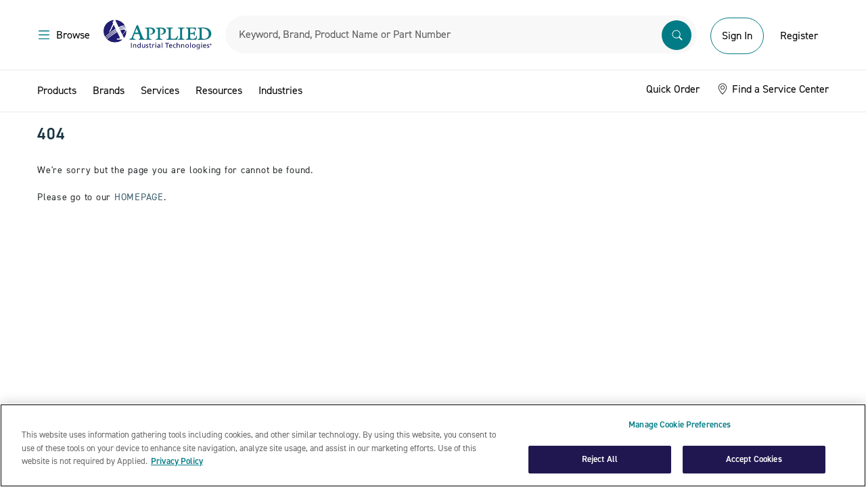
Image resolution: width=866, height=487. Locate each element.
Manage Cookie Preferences (680, 425)
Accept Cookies (754, 458)
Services (160, 90)
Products (56, 90)
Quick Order (673, 89)
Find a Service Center (779, 89)
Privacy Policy (177, 461)
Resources (219, 90)
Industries (280, 90)
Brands (108, 90)
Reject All (600, 458)
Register (799, 36)
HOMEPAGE (139, 197)
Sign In (737, 36)
